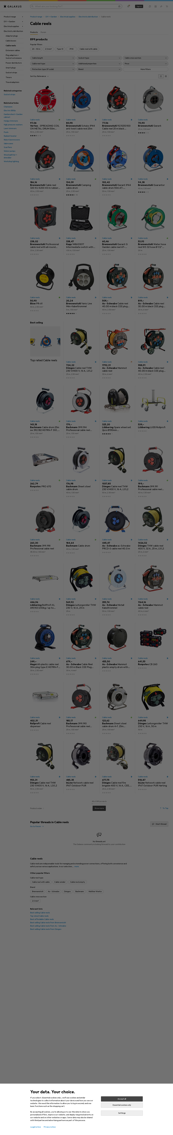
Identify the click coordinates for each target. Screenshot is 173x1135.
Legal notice (35, 1127)
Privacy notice (50, 1127)
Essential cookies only (122, 1105)
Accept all (122, 1099)
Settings (122, 1113)
